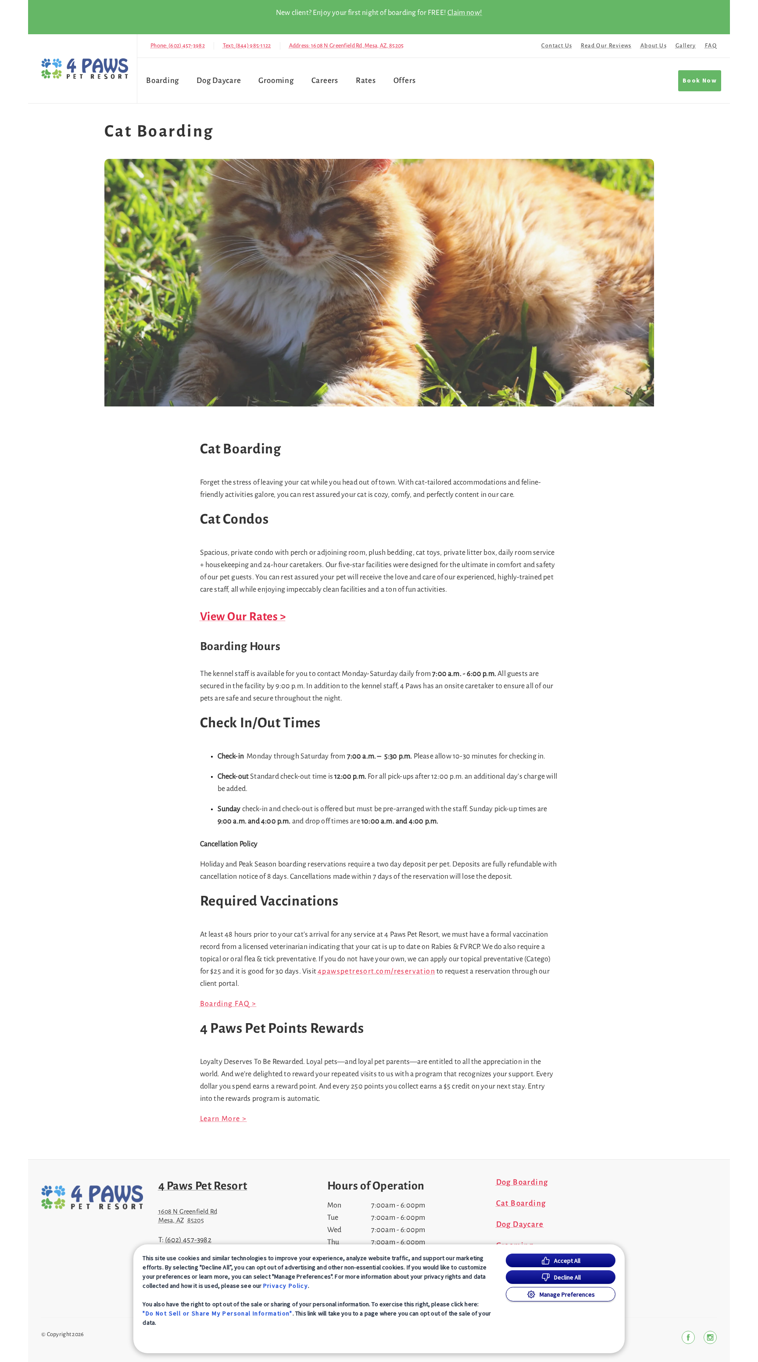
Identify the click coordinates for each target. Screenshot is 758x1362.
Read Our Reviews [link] (606, 46)
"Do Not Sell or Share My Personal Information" (217, 1313)
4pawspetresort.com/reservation (376, 971)
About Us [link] (653, 46)
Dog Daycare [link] (219, 80)
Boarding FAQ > (228, 1004)
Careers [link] (324, 80)
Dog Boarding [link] (522, 1182)
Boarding (162, 80)
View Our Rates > (243, 617)
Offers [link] (404, 80)
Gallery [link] (686, 46)
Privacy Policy (285, 1286)
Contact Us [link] (556, 46)
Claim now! (464, 13)
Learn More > (223, 1119)
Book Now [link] (700, 80)
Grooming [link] (275, 80)
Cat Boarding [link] (521, 1203)
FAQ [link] (711, 46)
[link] (84, 68)
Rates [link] (366, 80)
